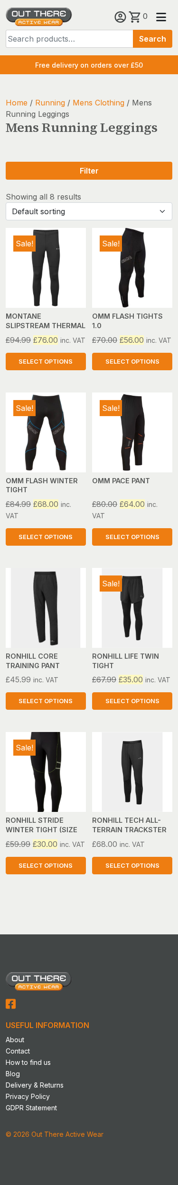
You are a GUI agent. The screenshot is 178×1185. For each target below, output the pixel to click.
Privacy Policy (28, 1096)
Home (17, 102)
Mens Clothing (98, 102)
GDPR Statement (31, 1108)
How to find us (28, 1062)
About (15, 1040)
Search (152, 39)
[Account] (121, 16)
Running (50, 102)
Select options (46, 361)
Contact (18, 1051)
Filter (89, 170)
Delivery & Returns (35, 1085)
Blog (13, 1074)
